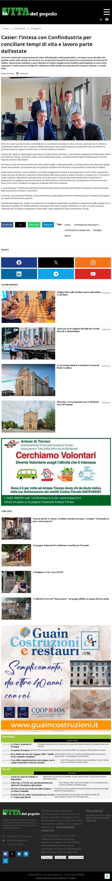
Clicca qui (91, 820)
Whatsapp (34, 224)
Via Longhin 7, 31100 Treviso (19, 836)
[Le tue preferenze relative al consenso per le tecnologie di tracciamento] (107, 876)
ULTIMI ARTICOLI (10, 284)
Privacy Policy (48, 857)
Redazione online (7, 73)
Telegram (48, 224)
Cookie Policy (62, 857)
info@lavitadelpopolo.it (17, 840)
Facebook (7, 224)
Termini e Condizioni (77, 857)
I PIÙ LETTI (7, 511)
